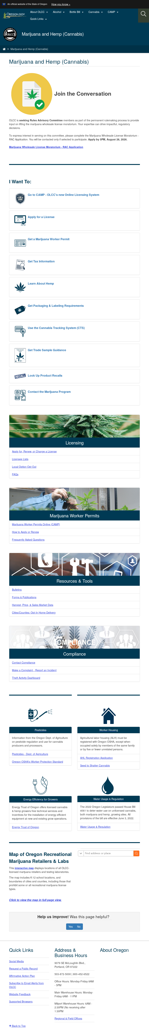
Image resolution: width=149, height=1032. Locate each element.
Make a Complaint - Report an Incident (34, 670)
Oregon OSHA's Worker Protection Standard (37, 761)
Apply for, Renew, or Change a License (34, 451)
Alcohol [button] (59, 12)
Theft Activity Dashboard (26, 678)
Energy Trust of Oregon (25, 827)
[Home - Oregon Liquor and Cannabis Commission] (4, 49)
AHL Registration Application (96, 758)
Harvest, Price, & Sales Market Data (32, 605)
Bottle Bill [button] (77, 12)
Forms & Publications (24, 597)
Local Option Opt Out (24, 466)
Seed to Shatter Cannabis (95, 765)
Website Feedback (20, 994)
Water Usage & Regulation (95, 827)
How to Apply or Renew (25, 532)
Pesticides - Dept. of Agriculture (30, 754)
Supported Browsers (21, 1001)
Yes (71, 926)
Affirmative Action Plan (22, 976)
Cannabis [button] (96, 12)
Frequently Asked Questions (28, 539)
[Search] (143, 14)
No (78, 926)
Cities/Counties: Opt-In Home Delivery (34, 612)
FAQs (15, 474)
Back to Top (18, 1026)
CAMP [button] (113, 12)
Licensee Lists (20, 459)
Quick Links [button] (39, 19)
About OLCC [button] (39, 12)
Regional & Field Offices (68, 1018)
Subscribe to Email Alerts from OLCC (26, 985)
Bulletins (17, 589)
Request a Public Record (23, 968)
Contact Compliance (23, 662)
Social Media (16, 961)
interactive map (24, 868)
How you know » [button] (60, 4)
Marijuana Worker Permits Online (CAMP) (36, 524)
